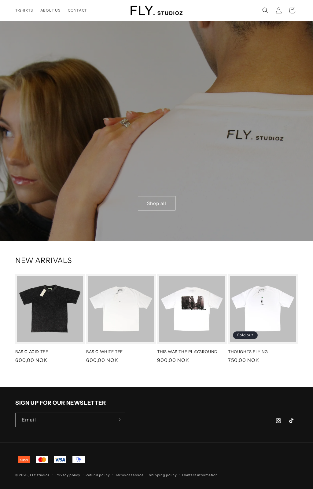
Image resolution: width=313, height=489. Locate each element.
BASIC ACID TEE (31, 351)
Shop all (156, 203)
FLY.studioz (40, 475)
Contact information (200, 475)
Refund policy (98, 475)
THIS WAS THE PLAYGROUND (187, 351)
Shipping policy (163, 475)
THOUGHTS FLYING (248, 351)
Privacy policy (68, 475)
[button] (265, 10)
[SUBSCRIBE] (118, 420)
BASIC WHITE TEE (104, 351)
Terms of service (129, 475)
